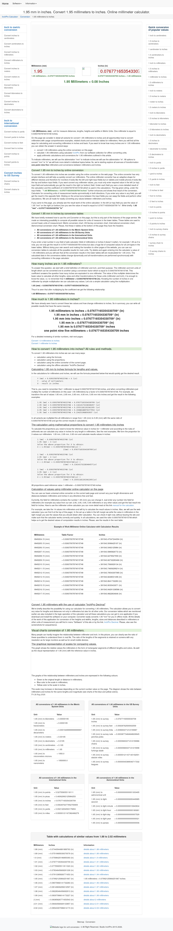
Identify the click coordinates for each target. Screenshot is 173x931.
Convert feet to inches (13, 148)
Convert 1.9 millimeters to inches (45, 340)
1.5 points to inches (156, 223)
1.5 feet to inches (155, 201)
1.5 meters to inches (157, 107)
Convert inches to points (11, 155)
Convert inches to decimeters (11, 102)
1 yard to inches (155, 173)
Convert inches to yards (14, 131)
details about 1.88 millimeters (96, 849)
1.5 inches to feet (155, 190)
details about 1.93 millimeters (96, 870)
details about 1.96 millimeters (96, 882)
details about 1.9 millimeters (96, 857)
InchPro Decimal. (111, 622)
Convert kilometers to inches (13, 94)
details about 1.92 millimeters (96, 866)
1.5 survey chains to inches (157, 252)
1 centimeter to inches (157, 49)
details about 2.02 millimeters (96, 908)
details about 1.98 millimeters (96, 891)
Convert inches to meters (11, 69)
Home (5, 3)
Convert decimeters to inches (13, 111)
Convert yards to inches (14, 137)
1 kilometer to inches (157, 123)
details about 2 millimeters (95, 899)
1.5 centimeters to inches (156, 56)
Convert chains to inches (11, 190)
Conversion (25, 16)
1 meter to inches (155, 101)
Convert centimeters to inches (14, 45)
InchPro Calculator (10, 16)
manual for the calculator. (123, 505)
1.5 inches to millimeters (153, 70)
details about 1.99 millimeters (96, 895)
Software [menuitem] (18, 4)
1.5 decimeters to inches (155, 155)
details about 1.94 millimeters (96, 874)
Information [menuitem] (32, 4)
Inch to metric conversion (12, 28)
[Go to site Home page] (65, 926)
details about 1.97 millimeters (96, 887)
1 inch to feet (153, 184)
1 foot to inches (155, 195)
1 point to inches (155, 218)
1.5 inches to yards (156, 168)
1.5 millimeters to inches (155, 83)
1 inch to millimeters (156, 63)
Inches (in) (103, 65)
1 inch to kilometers (156, 112)
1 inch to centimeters (157, 35)
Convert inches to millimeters (11, 53)
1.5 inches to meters (157, 96)
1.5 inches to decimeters (153, 142)
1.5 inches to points (156, 212)
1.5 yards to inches (156, 179)
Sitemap (80, 921)
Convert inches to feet (13, 142)
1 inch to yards (154, 162)
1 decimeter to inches (157, 148)
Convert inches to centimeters (11, 36)
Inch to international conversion (11, 123)
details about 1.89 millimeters (96, 853)
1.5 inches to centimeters (153, 42)
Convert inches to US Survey (13, 174)
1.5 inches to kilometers (158, 118)
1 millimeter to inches (157, 76)
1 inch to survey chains (158, 229)
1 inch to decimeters (157, 135)
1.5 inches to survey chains (157, 236)
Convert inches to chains (11, 182)
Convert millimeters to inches (13, 61)
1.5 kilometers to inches (158, 129)
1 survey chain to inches (155, 244)
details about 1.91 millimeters (96, 861)
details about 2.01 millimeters (96, 903)
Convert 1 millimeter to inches (44, 343)
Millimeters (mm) (39, 65)
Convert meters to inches (12, 78)
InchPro (76, 152)
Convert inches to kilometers (11, 86)
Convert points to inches (11, 163)
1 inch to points (154, 207)
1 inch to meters (155, 90)
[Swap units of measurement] (86, 71)
